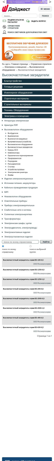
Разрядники (12, 161)
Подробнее (41, 57)
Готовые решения (13, 86)
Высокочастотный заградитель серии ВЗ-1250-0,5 (23, 270)
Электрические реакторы (18, 172)
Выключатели (13, 136)
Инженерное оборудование (18, 92)
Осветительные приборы (15, 200)
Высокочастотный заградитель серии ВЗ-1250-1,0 (23, 279)
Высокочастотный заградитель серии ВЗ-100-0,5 (23, 260)
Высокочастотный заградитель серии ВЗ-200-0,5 (23, 289)
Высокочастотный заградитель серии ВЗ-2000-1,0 (23, 308)
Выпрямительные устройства (19, 141)
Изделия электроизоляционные (18, 178)
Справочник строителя (41, 64)
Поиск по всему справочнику (9, 250)
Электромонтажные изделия (17, 232)
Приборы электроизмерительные (19, 205)
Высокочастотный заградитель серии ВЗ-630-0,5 (23, 327)
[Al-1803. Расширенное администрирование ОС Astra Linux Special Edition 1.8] (27, 2)
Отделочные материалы (16, 98)
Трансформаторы (12, 218)
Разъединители (14, 164)
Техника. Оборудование (16, 110)
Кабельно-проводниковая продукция (21, 187)
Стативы (11, 166)
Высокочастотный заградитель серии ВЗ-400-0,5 (23, 318)
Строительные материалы (17, 104)
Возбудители (13, 133)
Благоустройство (13, 80)
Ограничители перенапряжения (20, 155)
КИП (6, 191)
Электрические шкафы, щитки (18, 223)
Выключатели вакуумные (17, 138)
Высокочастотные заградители (20, 147)
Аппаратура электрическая (16, 120)
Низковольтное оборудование (17, 196)
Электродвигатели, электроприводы (20, 227)
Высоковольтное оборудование (18, 129)
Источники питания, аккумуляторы (20, 183)
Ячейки (10, 175)
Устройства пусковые (16, 169)
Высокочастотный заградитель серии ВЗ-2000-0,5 (23, 299)
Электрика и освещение (15, 67)
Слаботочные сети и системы (17, 209)
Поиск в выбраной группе (38, 250)
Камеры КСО (13, 150)
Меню (46, 9)
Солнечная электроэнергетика (18, 214)
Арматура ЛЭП (11, 125)
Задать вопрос (38, 21)
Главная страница (19, 64)
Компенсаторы (14, 152)
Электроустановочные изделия (18, 236)
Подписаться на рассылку (16, 21)
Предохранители (14, 158)
